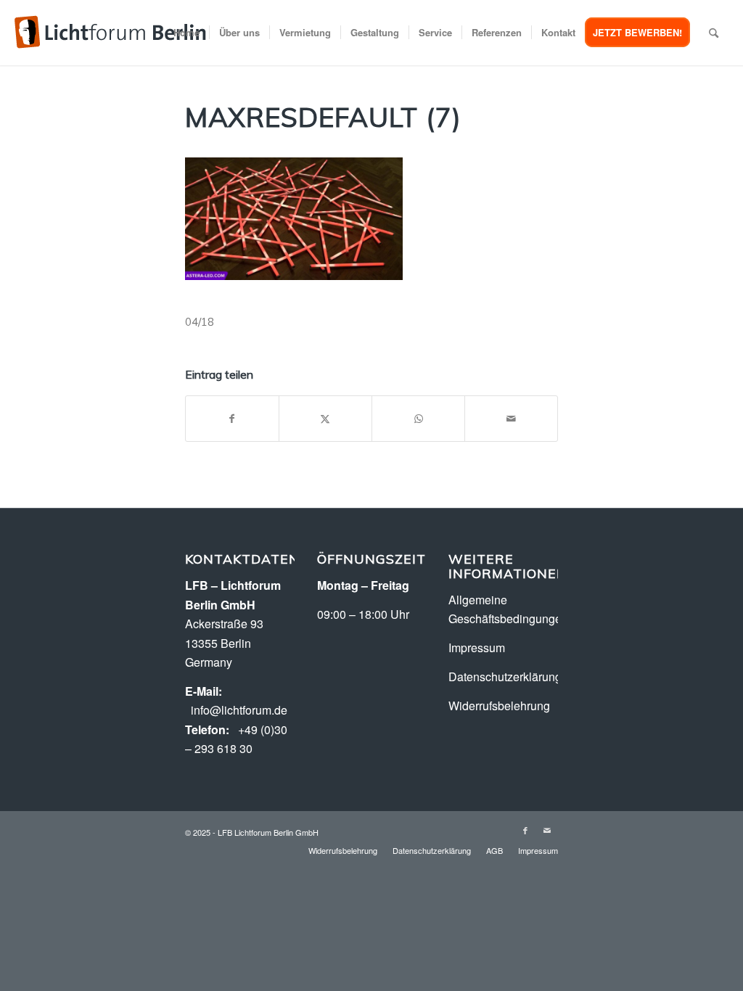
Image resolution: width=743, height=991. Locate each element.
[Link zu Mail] (547, 830)
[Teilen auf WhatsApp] (418, 418)
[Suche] (713, 32)
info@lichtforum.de (239, 710)
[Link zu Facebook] (525, 830)
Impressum (476, 647)
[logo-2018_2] (110, 32)
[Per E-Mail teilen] (511, 418)
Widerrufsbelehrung (499, 705)
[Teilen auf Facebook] (232, 418)
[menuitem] (186, 32)
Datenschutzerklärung (505, 676)
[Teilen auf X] (325, 418)
